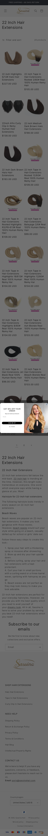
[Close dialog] (46, 404)
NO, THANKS (12, 426)
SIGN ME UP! (12, 423)
